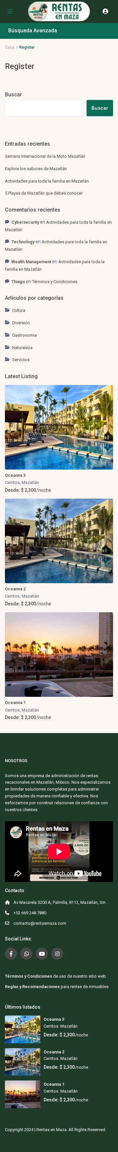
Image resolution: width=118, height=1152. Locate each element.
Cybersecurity (25, 222)
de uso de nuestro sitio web (55, 976)
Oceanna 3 (15, 475)
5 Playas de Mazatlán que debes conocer (44, 193)
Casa (9, 47)
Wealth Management (31, 261)
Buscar (13, 94)
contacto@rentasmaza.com (39, 923)
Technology (22, 241)
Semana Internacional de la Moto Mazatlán (45, 156)
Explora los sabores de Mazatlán (36, 168)
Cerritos (12, 482)
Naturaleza (22, 347)
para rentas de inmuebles (56, 986)
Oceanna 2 (15, 588)
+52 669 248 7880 (29, 912)
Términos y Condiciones (54, 281)
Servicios (21, 359)
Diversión (21, 322)
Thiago (18, 281)
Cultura (18, 310)
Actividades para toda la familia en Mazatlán (47, 181)
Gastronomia (24, 335)
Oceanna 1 (15, 702)
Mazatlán (30, 482)
